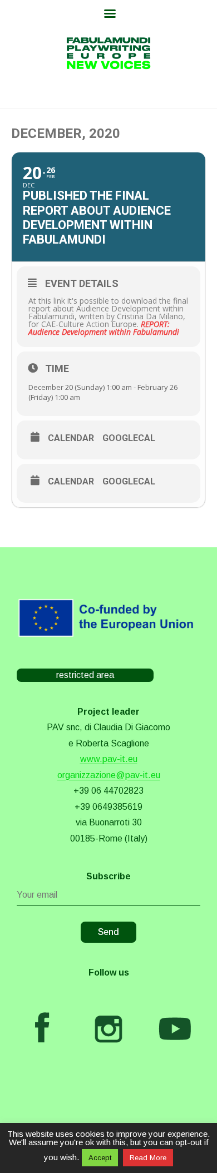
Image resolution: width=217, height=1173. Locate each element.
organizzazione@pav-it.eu (108, 775)
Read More (148, 1158)
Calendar (71, 438)
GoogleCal (128, 438)
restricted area (85, 675)
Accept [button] (99, 1158)
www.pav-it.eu (108, 759)
